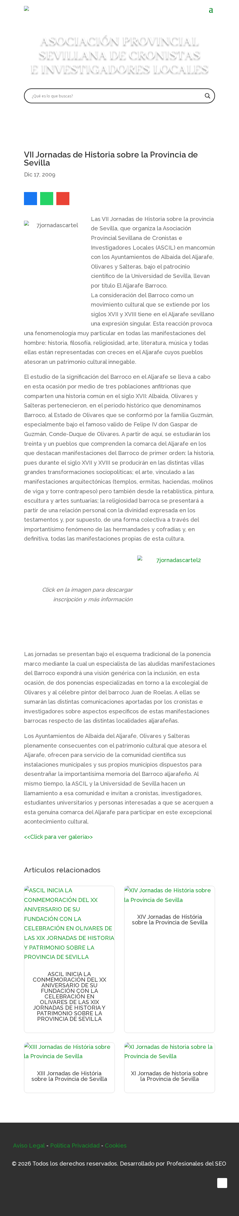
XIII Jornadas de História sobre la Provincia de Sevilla (69, 1076)
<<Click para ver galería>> (58, 836)
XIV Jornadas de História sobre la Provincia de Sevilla (170, 919)
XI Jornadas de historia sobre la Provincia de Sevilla (169, 1076)
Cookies (116, 1145)
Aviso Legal (29, 1145)
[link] (30, 198)
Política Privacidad (75, 1145)
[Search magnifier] (207, 96)
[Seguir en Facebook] (222, 1183)
